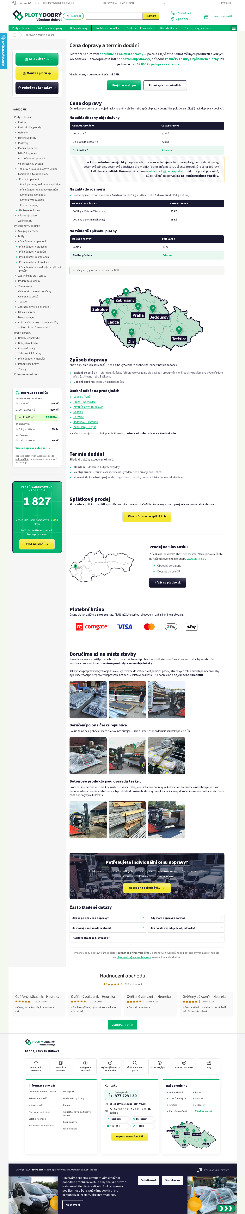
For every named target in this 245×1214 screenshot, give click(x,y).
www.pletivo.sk (196, 559)
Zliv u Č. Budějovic (178, 1098)
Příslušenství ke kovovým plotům (39, 190)
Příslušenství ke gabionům (34, 257)
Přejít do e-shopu (124, 85)
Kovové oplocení (29, 179)
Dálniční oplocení (28, 153)
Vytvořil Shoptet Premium (216, 1170)
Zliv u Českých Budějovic (88, 407)
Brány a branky (22, 333)
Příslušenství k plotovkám (34, 262)
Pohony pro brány (28, 364)
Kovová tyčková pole (32, 200)
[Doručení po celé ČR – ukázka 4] (88, 755)
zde (113, 1195)
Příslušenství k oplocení (32, 241)
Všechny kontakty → (205, 1113)
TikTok (140, 1126)
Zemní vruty (25, 286)
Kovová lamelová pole (33, 195)
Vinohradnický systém (31, 164)
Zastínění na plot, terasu (32, 276)
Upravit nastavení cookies (84, 1169)
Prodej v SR (69, 1091)
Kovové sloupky (29, 205)
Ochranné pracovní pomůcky (34, 291)
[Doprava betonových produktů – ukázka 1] (88, 819)
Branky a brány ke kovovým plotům (40, 184)
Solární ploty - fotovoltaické (34, 328)
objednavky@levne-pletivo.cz (168, 171)
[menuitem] (21, 28)
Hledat (151, 16)
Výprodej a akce (27, 216)
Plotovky (23, 143)
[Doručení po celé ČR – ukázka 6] (166, 755)
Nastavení (73, 1205)
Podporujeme (70, 1122)
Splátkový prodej (37, 1119)
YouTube (115, 1126)
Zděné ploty (25, 221)
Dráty (21, 236)
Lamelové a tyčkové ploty (33, 174)
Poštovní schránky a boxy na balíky (38, 323)
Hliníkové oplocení (29, 210)
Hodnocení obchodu (122, 975)
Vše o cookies (70, 1128)
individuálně (21, 459)
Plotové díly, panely (29, 127)
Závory (22, 369)
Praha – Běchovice (84, 402)
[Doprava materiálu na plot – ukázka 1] (88, 699)
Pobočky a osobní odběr (165, 85)
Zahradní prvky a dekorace (33, 307)
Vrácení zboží (36, 1105)
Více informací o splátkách (147, 516)
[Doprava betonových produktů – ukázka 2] (127, 819)
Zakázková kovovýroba (41, 1125)
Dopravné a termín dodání (118, 3)
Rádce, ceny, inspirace (42, 1051)
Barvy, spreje (26, 317)
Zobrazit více (122, 1024)
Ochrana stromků (28, 297)
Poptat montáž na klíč (129, 1136)
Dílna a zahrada (26, 312)
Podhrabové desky (29, 281)
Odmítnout (148, 1180)
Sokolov (78, 412)
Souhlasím (172, 1180)
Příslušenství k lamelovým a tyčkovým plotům (41, 269)
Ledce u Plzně (81, 397)
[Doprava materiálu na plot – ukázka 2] (127, 699)
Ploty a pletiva (22, 117)
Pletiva (22, 122)
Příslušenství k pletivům (33, 247)
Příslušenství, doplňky (27, 226)
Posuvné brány (26, 348)
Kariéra (66, 1105)
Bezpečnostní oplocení (31, 159)
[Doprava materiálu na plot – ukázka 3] (166, 699)
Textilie (22, 302)
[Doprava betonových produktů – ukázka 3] (166, 819)
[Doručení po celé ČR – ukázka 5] (127, 755)
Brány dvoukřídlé (28, 343)
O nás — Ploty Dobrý (73, 1098)
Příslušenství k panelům (32, 252)
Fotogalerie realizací (26, 374)
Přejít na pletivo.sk (168, 582)
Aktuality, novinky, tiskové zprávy (77, 1113)
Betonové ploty (27, 138)
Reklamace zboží (37, 1098)
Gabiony (23, 133)
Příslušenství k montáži (31, 359)
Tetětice (78, 417)
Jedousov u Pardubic (85, 422)
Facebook (115, 1119)
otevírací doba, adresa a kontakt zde (151, 433)
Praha (198, 1092)
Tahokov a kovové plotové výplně (38, 169)
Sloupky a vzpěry (28, 231)
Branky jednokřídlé (29, 338)
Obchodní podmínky (39, 1112)
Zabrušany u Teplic (84, 427)
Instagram (141, 1119)
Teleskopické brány (29, 353)
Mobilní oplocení (27, 148)
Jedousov (200, 1105)
